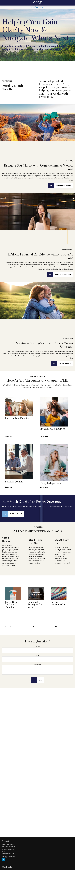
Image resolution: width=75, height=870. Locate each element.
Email (37, 655)
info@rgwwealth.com (8, 857)
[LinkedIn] (3, 859)
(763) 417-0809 (11, 844)
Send (40, 680)
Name (37, 647)
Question (37, 664)
